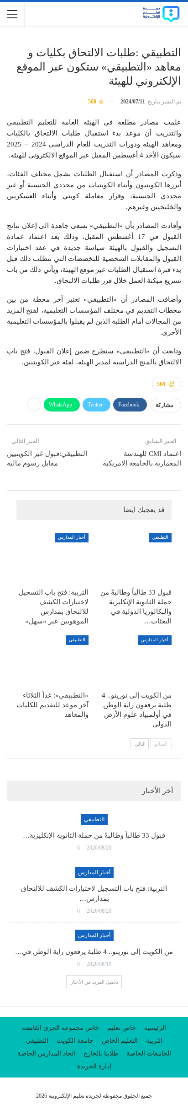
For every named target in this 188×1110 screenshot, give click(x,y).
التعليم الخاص (120, 1040)
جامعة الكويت (75, 1040)
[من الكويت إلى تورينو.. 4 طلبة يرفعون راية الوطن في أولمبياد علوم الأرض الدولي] (135, 660)
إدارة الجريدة (94, 1066)
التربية (154, 1040)
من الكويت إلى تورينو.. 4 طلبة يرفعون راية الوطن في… (94, 951)
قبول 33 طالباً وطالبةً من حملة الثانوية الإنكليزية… (94, 835)
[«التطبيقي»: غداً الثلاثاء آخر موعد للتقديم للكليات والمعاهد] (52, 660)
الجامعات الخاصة (148, 1053)
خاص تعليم (121, 1027)
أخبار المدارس (71, 537)
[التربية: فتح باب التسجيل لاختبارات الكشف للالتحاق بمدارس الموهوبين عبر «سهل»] (52, 558)
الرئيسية (155, 1027)
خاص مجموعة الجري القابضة (60, 1027)
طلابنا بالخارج (101, 1053)
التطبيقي (160, 537)
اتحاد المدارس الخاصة (46, 1053)
